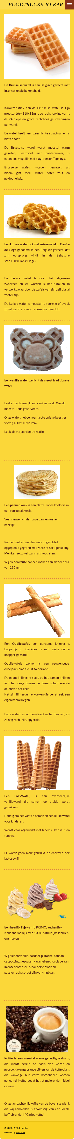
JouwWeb (20, 1132)
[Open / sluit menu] (69, 4)
